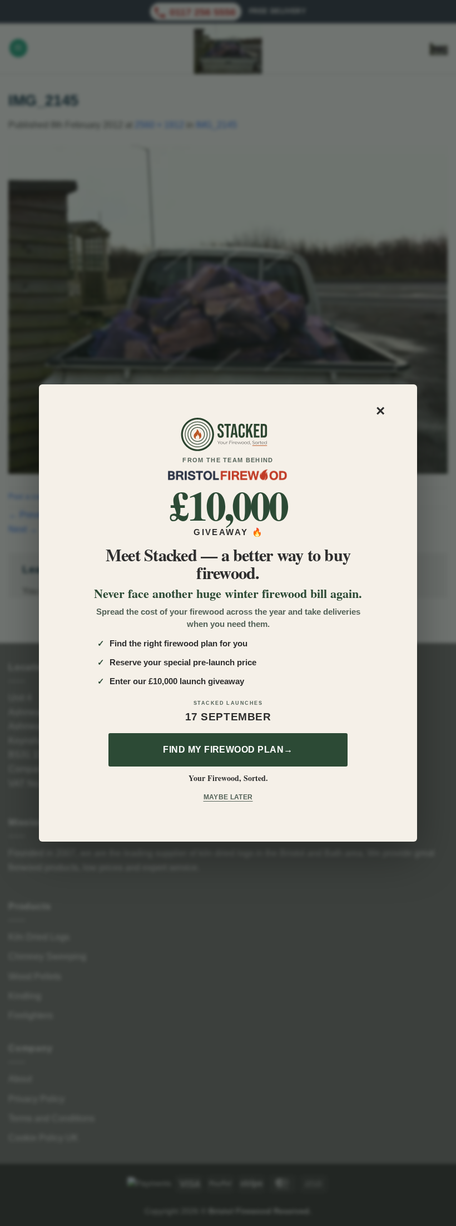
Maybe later (228, 797)
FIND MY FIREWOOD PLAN (228, 749)
